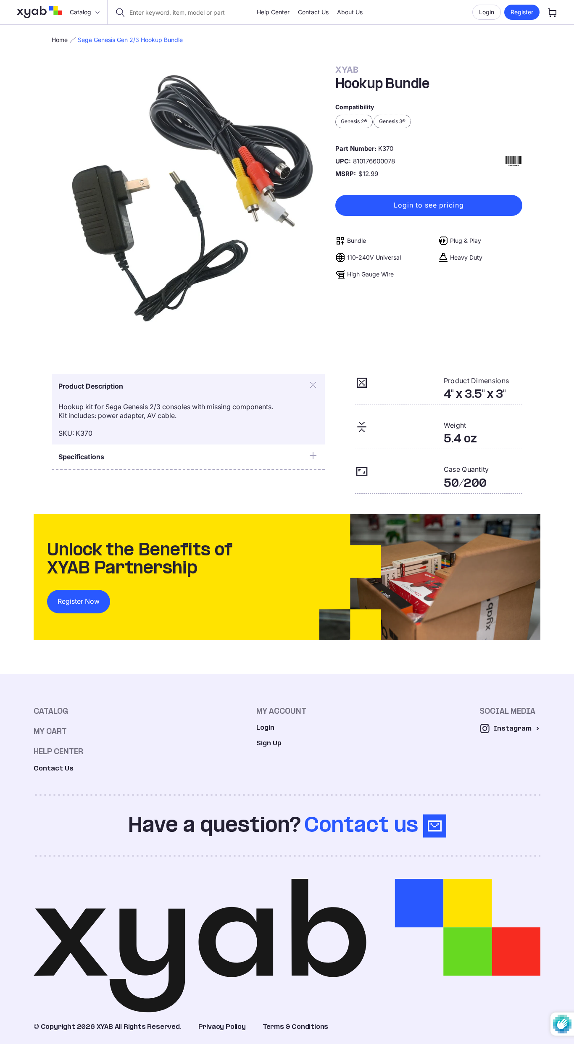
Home (60, 39)
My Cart (50, 731)
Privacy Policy (222, 1026)
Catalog (80, 12)
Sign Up (269, 743)
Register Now (79, 601)
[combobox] (183, 13)
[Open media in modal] (189, 202)
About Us (350, 12)
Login (486, 12)
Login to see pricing (429, 205)
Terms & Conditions (295, 1026)
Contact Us (313, 12)
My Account (281, 711)
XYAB (346, 70)
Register (522, 12)
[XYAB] (39, 12)
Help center (58, 751)
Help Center (273, 12)
